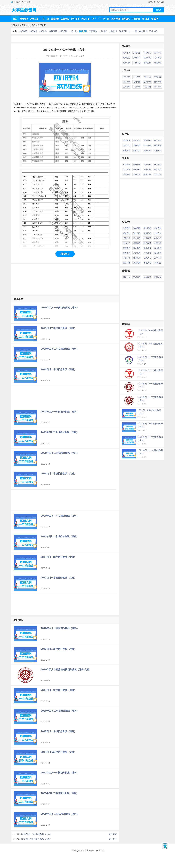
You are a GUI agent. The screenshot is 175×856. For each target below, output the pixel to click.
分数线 (36, 104)
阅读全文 (65, 253)
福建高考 (126, 233)
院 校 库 (145, 18)
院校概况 (126, 140)
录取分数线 (109, 107)
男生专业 (157, 164)
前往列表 (113, 834)
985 (94, 18)
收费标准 (126, 150)
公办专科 (137, 87)
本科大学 (126, 82)
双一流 (106, 18)
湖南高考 (147, 233)
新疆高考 (137, 263)
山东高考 (157, 228)
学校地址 (157, 150)
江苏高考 (137, 228)
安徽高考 (157, 233)
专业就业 (157, 169)
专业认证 (137, 174)
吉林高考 (157, 238)
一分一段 (44, 18)
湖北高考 (137, 233)
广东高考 (137, 253)
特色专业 (147, 174)
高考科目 (157, 53)
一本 (27, 104)
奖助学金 (137, 150)
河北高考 (137, 238)
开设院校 (147, 169)
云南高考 (157, 248)
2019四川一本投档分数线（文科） (36, 834)
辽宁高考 (147, 238)
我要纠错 (151, 2)
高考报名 (33, 31)
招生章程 (137, 140)
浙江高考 (147, 228)
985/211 (123, 31)
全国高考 (126, 228)
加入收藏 (160, 2)
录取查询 (157, 62)
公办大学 (147, 82)
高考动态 (24, 18)
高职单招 (157, 277)
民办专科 (157, 87)
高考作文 (137, 57)
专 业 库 (155, 18)
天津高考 (157, 258)
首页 (15, 18)
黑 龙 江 (126, 243)
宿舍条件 (147, 150)
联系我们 (100, 850)
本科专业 (126, 164)
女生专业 (147, 164)
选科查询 (126, 18)
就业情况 (157, 145)
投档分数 (55, 18)
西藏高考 (147, 263)
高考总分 (126, 57)
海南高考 (157, 253)
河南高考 (137, 243)
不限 (15, 31)
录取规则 (147, 145)
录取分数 (137, 145)
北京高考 (137, 258)
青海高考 (126, 253)
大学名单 (75, 18)
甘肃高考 (126, 248)
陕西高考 (147, 243)
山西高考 (157, 243)
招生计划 (126, 145)
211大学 (137, 77)
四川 (22, 104)
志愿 (32, 107)
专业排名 (157, 174)
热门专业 (126, 169)
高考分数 (34, 18)
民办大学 (157, 82)
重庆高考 (126, 263)
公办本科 (126, 87)
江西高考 (126, 238)
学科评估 (136, 18)
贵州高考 (147, 248)
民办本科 (147, 87)
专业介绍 (137, 169)
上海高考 (147, 258)
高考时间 (43, 31)
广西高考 (147, 253)
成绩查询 (53, 31)
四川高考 (32, 25)
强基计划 (126, 277)
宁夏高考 (126, 258)
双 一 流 (132, 31)
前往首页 (113, 839)
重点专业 (157, 140)
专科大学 (137, 82)
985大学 (126, 77)
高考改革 (126, 53)
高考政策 (23, 31)
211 (99, 18)
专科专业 (137, 164)
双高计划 (115, 18)
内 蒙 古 (158, 263)
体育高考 (147, 277)
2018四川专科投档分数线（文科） (36, 839)
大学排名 (85, 18)
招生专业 (147, 140)
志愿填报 (65, 18)
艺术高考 (153, 31)
